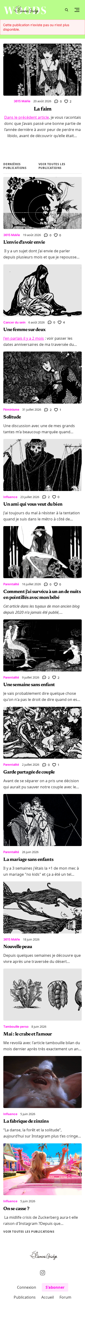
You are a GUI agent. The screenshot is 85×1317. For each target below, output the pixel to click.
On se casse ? (16, 1209)
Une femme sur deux (24, 329)
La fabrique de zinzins (25, 1121)
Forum (65, 1297)
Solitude (12, 417)
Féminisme (11, 409)
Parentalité (11, 584)
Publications (25, 1297)
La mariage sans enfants (28, 859)
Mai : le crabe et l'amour (27, 1034)
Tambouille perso (16, 1026)
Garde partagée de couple (29, 772)
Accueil (47, 1297)
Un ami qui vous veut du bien (32, 504)
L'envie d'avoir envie (24, 242)
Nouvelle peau (17, 947)
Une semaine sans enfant (29, 685)
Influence (10, 497)
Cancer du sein (14, 322)
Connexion (26, 1287)
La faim (42, 109)
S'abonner (55, 1287)
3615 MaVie (22, 101)
